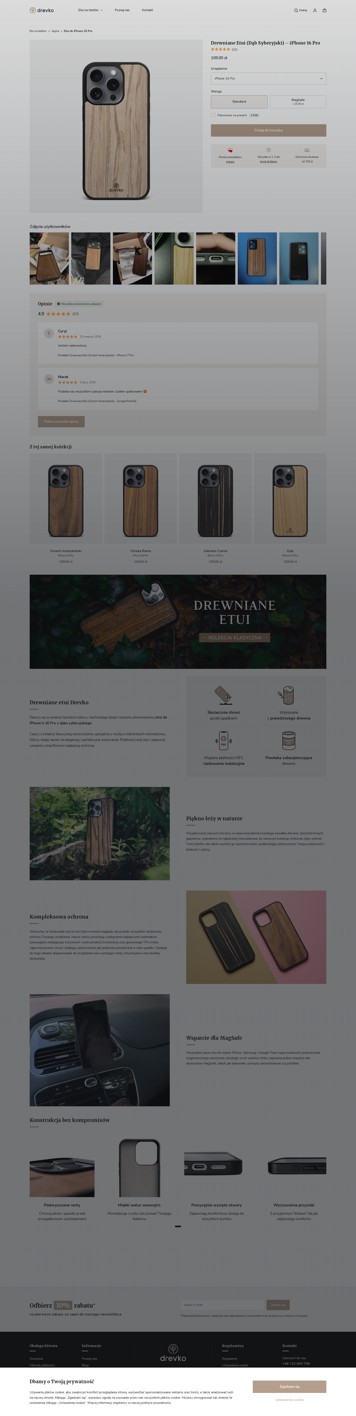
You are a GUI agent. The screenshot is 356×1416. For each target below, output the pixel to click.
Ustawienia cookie (289, 1399)
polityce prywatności (156, 1403)
